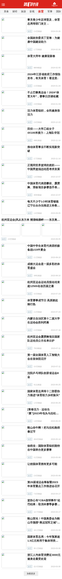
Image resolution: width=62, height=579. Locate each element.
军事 (50, 11)
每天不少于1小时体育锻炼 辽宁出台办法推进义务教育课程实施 (43, 205)
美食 (6, 11)
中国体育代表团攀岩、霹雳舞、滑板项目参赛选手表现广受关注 (43, 187)
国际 (58, 11)
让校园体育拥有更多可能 (42, 464)
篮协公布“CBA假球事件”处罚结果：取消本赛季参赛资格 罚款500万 (43, 504)
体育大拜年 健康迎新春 (41, 56)
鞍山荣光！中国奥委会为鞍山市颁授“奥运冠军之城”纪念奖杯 (43, 522)
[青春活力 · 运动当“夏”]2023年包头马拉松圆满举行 (43, 413)
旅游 (23, 11)
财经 (14, 11)
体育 (41, 11)
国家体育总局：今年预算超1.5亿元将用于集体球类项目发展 (43, 540)
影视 (32, 11)
